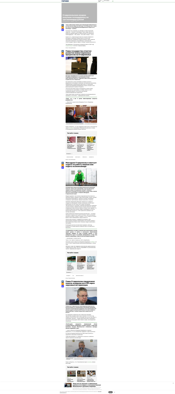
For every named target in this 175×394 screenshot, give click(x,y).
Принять (110, 392)
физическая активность (79, 275)
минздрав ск (68, 275)
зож (73, 275)
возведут (71, 127)
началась (90, 362)
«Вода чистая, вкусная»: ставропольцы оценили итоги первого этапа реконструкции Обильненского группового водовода (87, 385)
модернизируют (69, 45)
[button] (68, 385)
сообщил (93, 241)
